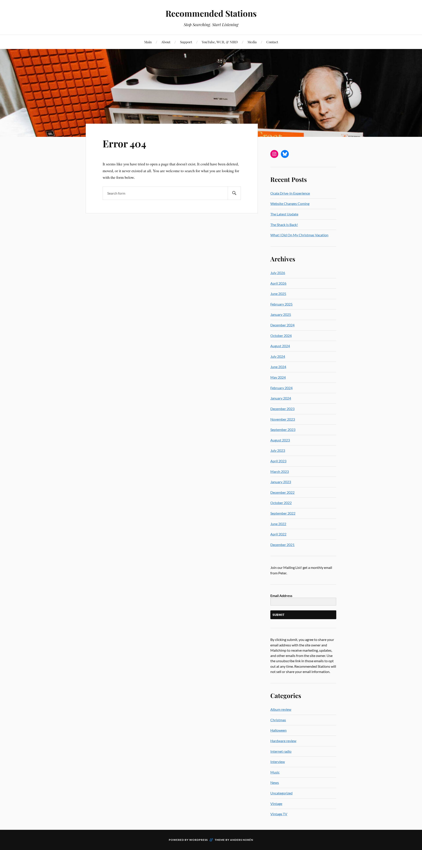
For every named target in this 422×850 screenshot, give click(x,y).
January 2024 (280, 398)
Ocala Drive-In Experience (290, 193)
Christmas (278, 720)
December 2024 (282, 325)
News (274, 782)
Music (275, 772)
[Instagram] (274, 154)
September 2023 (282, 429)
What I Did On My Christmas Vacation (299, 235)
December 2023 (282, 409)
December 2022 (282, 492)
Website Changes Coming (289, 203)
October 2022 (281, 503)
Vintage (276, 803)
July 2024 (277, 356)
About (165, 42)
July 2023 (277, 450)
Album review (280, 709)
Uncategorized (281, 793)
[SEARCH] (234, 193)
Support (186, 42)
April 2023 (278, 461)
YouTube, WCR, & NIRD (220, 42)
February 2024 (281, 388)
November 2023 (282, 419)
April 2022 (278, 534)
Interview (277, 762)
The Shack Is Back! (284, 224)
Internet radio (280, 751)
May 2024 (278, 377)
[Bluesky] (285, 154)
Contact (272, 42)
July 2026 (277, 273)
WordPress (198, 839)
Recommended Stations (211, 13)
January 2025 (280, 314)
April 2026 (278, 283)
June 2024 (278, 367)
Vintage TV (278, 814)
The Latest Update (284, 214)
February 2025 (281, 304)
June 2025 (278, 293)
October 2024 (281, 335)
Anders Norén (241, 839)
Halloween (278, 730)
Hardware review (283, 741)
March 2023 (279, 471)
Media (252, 42)
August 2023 (280, 440)
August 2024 (280, 346)
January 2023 (280, 482)
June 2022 (278, 524)
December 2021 (282, 545)
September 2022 (282, 513)
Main (148, 42)
